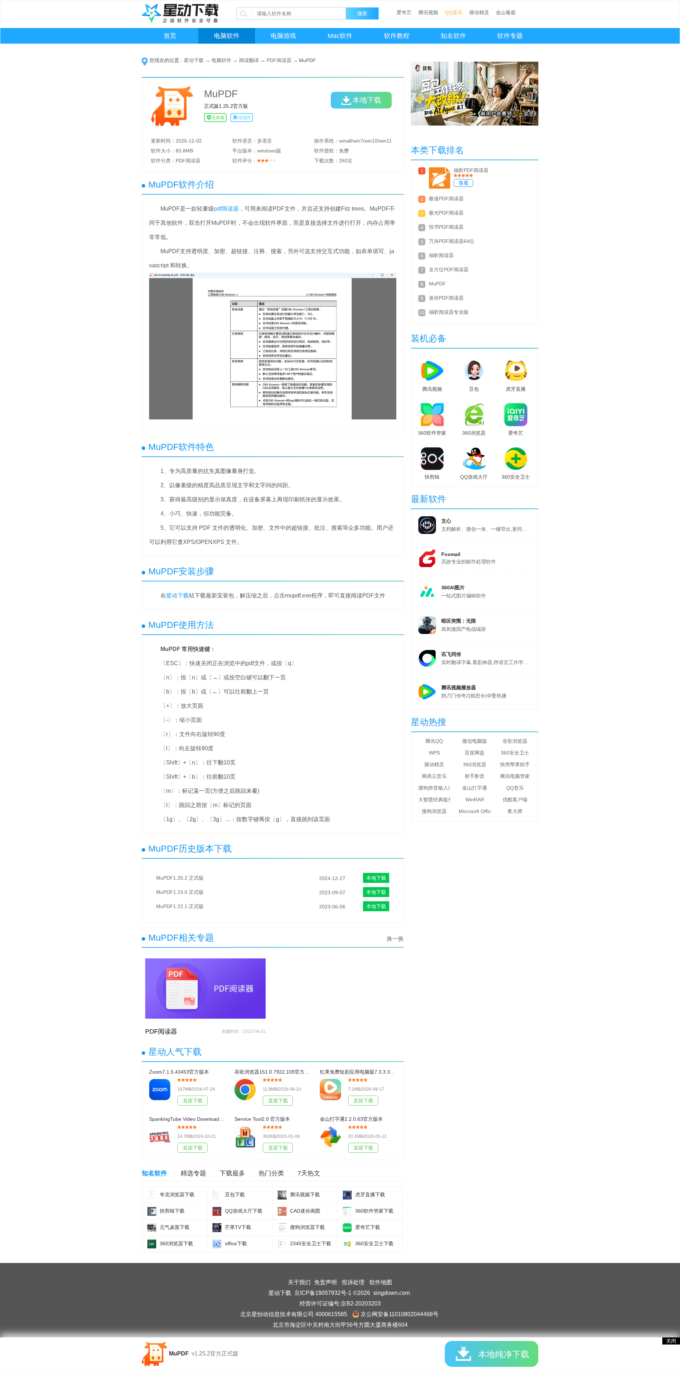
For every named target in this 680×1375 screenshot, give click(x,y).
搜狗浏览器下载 (307, 1227)
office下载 (236, 1243)
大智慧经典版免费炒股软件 (434, 799)
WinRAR (474, 799)
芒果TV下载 (238, 1227)
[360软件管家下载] (347, 1211)
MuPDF (437, 283)
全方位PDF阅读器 (449, 269)
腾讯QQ (434, 741)
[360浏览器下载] (151, 1244)
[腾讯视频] (432, 369)
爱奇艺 (404, 12)
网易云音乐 (434, 776)
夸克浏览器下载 (177, 1194)
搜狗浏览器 (434, 811)
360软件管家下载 (374, 1211)
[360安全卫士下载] (347, 1244)
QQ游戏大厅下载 (243, 1211)
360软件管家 (432, 433)
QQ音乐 (454, 12)
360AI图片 (453, 587)
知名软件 (453, 35)
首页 (170, 35)
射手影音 (474, 776)
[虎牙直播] (515, 369)
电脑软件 (226, 35)
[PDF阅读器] (205, 991)
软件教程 (396, 35)
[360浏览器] (473, 413)
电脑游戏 (283, 35)
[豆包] (473, 369)
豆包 (474, 389)
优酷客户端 (515, 799)
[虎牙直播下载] (347, 1195)
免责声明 (325, 1282)
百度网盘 (474, 753)
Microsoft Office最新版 (475, 811)
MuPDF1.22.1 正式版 (180, 906)
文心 (446, 521)
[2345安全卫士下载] (282, 1244)
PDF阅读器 (279, 60)
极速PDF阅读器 (446, 198)
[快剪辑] (432, 457)
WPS (434, 753)
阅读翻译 (249, 60)
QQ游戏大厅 (474, 477)
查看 (464, 183)
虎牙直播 (516, 389)
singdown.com (391, 1293)
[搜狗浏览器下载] (282, 1227)
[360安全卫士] (515, 457)
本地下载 (367, 100)
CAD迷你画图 (305, 1211)
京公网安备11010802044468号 (399, 1314)
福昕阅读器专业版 (449, 312)
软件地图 (380, 1282)
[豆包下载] (216, 1195)
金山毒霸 (506, 12)
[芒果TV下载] (216, 1227)
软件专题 (510, 35)
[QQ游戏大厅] (473, 457)
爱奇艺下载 (367, 1227)
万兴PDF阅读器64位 (451, 241)
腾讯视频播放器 (458, 687)
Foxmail (450, 554)
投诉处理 (353, 1282)
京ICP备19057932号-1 (322, 1293)
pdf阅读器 (226, 209)
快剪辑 (432, 477)
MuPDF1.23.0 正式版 (180, 892)
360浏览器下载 (176, 1243)
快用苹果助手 (515, 764)
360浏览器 (474, 433)
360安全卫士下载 (374, 1243)
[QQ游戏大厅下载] (216, 1211)
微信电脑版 (474, 741)
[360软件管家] (432, 413)
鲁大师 (515, 811)
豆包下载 (235, 1194)
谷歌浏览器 (515, 741)
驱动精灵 (479, 12)
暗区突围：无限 (458, 621)
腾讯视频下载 (305, 1194)
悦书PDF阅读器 (446, 227)
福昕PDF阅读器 (471, 170)
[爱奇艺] (515, 413)
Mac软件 (340, 35)
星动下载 (194, 60)
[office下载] (216, 1244)
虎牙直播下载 (370, 1194)
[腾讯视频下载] (282, 1195)
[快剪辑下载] (151, 1211)
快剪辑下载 (172, 1211)
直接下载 (193, 1100)
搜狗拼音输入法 (434, 788)
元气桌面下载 (174, 1227)
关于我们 (299, 1282)
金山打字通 (474, 788)
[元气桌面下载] (151, 1227)
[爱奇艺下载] (347, 1227)
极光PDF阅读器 (446, 213)
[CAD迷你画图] (282, 1211)
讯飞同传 (451, 654)
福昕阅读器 (441, 255)
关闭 (671, 1341)
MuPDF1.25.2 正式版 (180, 878)
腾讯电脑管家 (515, 776)
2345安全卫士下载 (310, 1243)
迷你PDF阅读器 (446, 298)
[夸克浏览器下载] (151, 1195)
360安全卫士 (516, 477)
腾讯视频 (428, 12)
